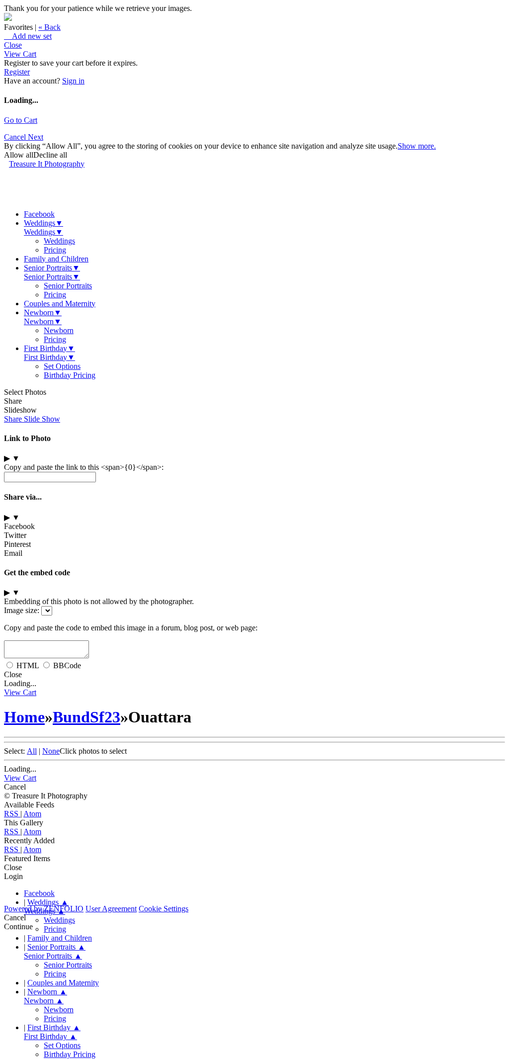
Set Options (62, 366)
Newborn (43, 312)
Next (35, 137)
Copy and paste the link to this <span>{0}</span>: (84, 467)
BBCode (67, 665)
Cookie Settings (163, 908)
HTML (27, 665)
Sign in (73, 81)
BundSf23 (86, 717)
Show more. (417, 146)
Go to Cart (20, 120)
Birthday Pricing (69, 375)
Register (17, 72)
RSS (12, 813)
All (32, 751)
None (51, 751)
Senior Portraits (52, 268)
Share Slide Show (32, 419)
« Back (49, 27)
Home (24, 717)
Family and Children (56, 259)
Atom (32, 813)
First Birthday (49, 348)
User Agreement (111, 908)
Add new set (28, 36)
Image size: (21, 610)
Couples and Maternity (59, 303)
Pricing (55, 250)
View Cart (20, 54)
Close (13, 45)
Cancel (16, 137)
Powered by (44, 908)
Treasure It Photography (47, 164)
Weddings (43, 223)
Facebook (39, 214)
